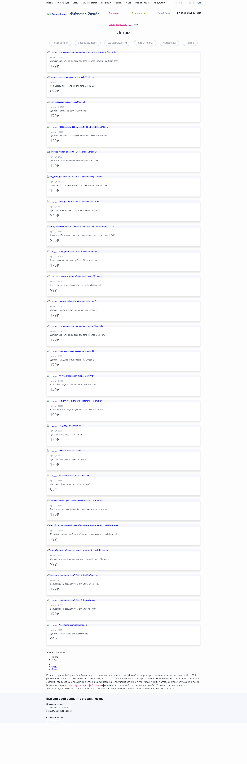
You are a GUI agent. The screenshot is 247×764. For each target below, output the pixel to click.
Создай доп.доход (57, 714)
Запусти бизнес (55, 721)
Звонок (178, 3)
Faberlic (118, 3)
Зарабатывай (138, 13)
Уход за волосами (87, 42)
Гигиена (190, 42)
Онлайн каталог (90, 3)
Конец (54, 669)
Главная (49, 3)
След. (54, 667)
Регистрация (63, 3)
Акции (128, 3)
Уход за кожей (60, 42)
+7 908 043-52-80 (189, 13)
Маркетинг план (142, 3)
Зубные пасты (145, 42)
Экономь (113, 13)
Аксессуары (169, 42)
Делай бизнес (164, 13)
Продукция (106, 3)
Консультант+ (160, 3)
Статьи (76, 3)
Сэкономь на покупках (59, 708)
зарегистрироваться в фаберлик (81, 685)
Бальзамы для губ (117, 42)
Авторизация (195, 3)
